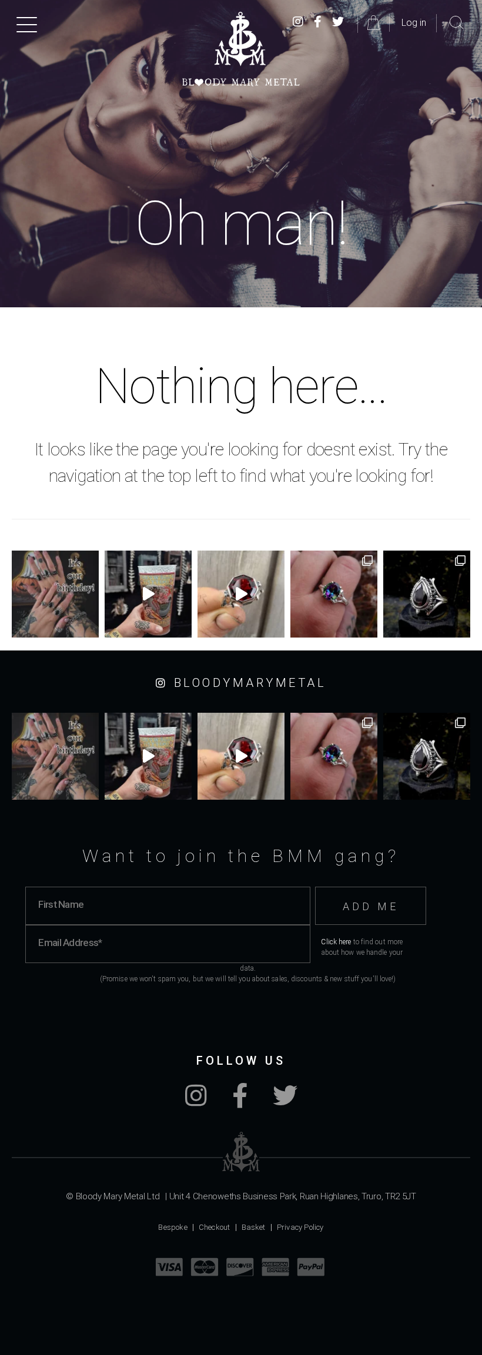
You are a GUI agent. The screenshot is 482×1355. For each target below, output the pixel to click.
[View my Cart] (375, 23)
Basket (254, 1227)
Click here (336, 942)
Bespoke (172, 1227)
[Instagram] (196, 1101)
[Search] (456, 23)
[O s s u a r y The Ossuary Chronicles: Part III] (426, 594)
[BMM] (241, 1152)
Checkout (214, 1227)
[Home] (241, 49)
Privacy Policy (300, 1227)
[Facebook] (318, 22)
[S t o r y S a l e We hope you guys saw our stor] (333, 594)
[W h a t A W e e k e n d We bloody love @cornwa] (148, 594)
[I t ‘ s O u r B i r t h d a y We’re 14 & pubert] (55, 594)
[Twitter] (338, 22)
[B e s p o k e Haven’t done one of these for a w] (241, 594)
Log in (413, 22)
